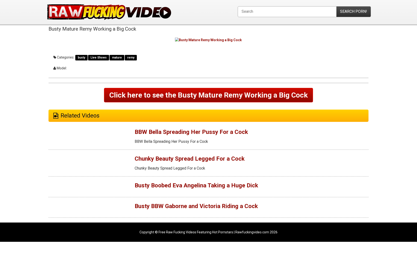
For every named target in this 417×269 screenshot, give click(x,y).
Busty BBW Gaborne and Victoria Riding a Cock (196, 206)
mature (117, 57)
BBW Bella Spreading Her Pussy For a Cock (191, 132)
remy (130, 57)
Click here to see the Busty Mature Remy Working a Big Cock (208, 95)
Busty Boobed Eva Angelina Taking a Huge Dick (196, 185)
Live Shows (98, 57)
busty (81, 57)
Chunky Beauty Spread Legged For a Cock (190, 158)
